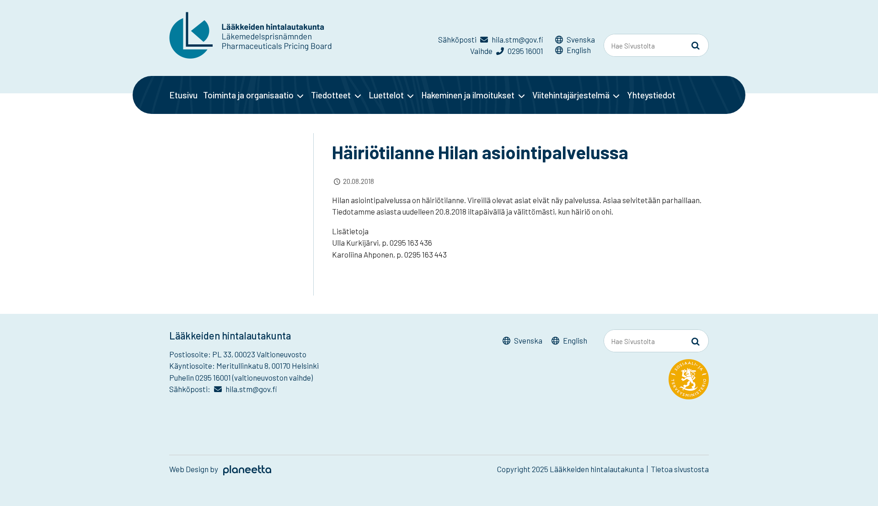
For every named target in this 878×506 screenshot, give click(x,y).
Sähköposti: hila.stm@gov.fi (223, 388)
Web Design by (194, 469)
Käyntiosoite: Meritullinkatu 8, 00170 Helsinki (244, 365)
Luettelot (386, 95)
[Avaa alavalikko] (300, 96)
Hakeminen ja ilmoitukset (467, 95)
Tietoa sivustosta (680, 469)
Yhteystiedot (651, 95)
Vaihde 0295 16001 (506, 50)
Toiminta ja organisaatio (248, 95)
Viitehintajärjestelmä (571, 95)
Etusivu (183, 95)
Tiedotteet (331, 95)
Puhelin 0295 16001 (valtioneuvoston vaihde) (241, 377)
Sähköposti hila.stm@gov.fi (490, 39)
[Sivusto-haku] (695, 45)
